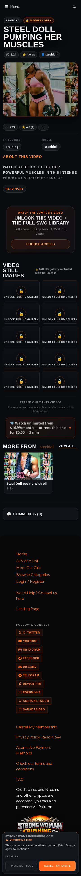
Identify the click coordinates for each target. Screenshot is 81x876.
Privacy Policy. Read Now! (38, 737)
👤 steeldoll (49, 54)
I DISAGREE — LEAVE (21, 866)
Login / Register (30, 581)
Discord (29, 666)
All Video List (27, 561)
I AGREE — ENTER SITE (57, 866)
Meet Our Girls (28, 567)
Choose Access (40, 244)
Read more (14, 188)
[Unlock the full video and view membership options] (40, 89)
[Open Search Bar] (74, 5)
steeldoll (51, 147)
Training (13, 20)
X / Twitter (31, 632)
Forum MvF (31, 692)
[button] (40, 428)
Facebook (31, 658)
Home (21, 554)
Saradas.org (34, 709)
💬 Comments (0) (24, 514)
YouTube (30, 641)
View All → (68, 446)
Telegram (31, 675)
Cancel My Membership (36, 727)
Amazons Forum (36, 701)
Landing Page (27, 609)
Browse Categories (33, 574)
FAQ (20, 779)
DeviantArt (32, 683)
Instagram (31, 649)
